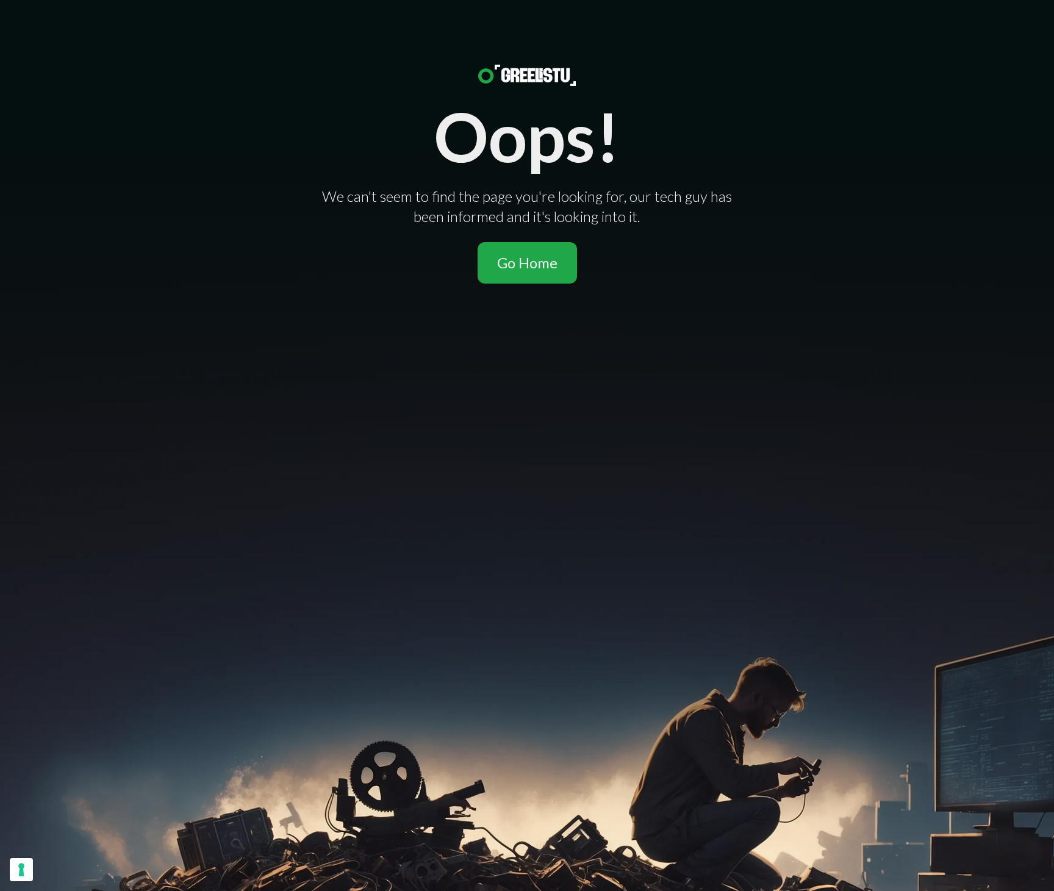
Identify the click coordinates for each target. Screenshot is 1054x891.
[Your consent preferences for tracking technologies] (21, 869)
